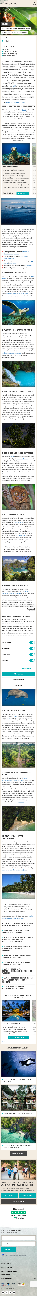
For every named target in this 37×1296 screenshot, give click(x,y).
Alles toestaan (18, 674)
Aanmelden (8, 1250)
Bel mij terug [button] (18, 1201)
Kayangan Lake (20, 535)
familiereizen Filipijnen (15, 102)
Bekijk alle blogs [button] (18, 1153)
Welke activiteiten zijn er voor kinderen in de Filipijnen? (15, 932)
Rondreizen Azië (6, 1263)
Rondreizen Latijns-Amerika (9, 1271)
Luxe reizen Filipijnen (11, 1024)
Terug (5, 1042)
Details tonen (26, 668)
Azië (13, 86)
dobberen (28, 265)
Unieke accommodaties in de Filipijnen (19, 1114)
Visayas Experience (10, 167)
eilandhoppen (8, 254)
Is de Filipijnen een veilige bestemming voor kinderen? (13, 988)
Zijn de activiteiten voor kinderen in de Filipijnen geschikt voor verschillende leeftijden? (17, 939)
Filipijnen (6, 49)
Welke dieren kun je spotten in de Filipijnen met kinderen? (16, 956)
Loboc (8, 719)
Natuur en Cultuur (9, 56)
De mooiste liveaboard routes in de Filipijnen (18, 1081)
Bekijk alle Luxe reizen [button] (17, 1037)
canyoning (23, 256)
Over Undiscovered (6, 1279)
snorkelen (25, 252)
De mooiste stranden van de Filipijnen (14, 870)
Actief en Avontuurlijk (10, 54)
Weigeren (18, 685)
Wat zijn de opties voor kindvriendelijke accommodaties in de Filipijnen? (17, 971)
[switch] (32, 648)
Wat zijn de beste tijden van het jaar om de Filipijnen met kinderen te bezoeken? (17, 980)
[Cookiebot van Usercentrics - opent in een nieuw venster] (26, 609)
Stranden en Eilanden (10, 51)
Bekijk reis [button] (22, 193)
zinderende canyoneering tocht (11, 353)
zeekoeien (12, 263)
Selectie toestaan (18, 679)
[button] (9, 1195)
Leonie (24, 110)
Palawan (21, 802)
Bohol (12, 456)
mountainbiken (9, 258)
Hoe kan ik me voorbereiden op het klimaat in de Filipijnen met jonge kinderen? (17, 948)
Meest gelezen (5, 1275)
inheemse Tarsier (22, 459)
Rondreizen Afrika (6, 1267)
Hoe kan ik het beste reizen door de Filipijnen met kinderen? (17, 963)
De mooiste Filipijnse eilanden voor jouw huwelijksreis (18, 1147)
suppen (16, 254)
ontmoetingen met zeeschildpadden (17, 294)
